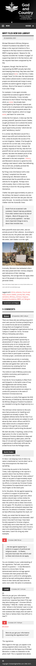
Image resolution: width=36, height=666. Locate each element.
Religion (27, 299)
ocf (23, 299)
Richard (6, 316)
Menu (8, 26)
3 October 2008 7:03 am (14, 540)
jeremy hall (21, 294)
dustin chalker (11, 294)
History (28, 158)
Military (12, 297)
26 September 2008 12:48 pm (20, 316)
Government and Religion (11, 303)
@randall (5, 627)
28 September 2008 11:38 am (12, 455)
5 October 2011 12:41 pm (18, 589)
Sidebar (28, 26)
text (16, 74)
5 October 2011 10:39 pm (15, 622)
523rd (13, 292)
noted (11, 102)
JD (4, 540)
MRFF (19, 299)
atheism (18, 292)
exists (4, 114)
